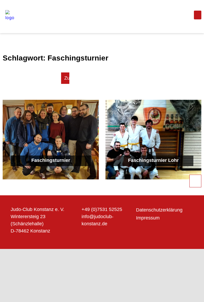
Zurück (71, 78)
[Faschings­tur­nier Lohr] (153, 139)
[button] (197, 15)
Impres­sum (148, 218)
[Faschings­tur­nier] (51, 139)
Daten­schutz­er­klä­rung (159, 210)
